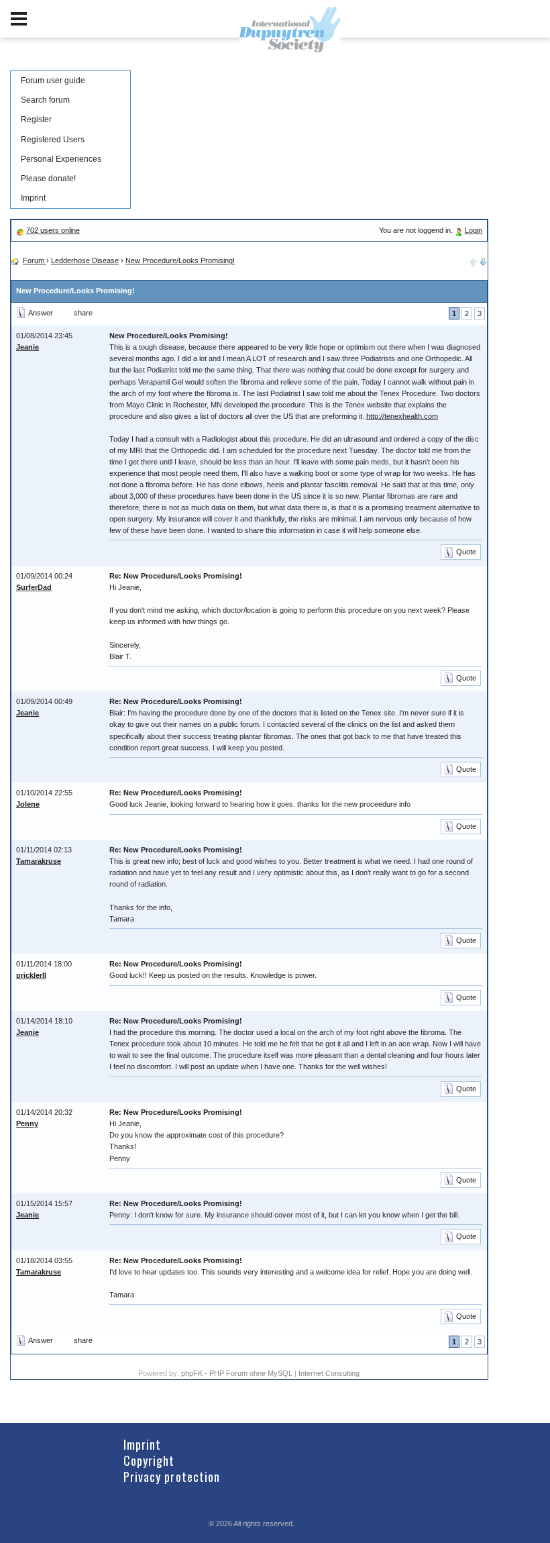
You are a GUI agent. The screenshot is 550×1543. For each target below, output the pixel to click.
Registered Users (53, 139)
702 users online (53, 230)
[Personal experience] (484, 260)
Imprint (33, 198)
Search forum (45, 100)
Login (473, 230)
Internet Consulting (329, 1373)
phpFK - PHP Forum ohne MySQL (237, 1373)
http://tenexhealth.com (402, 416)
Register (36, 119)
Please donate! (48, 178)
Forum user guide (53, 80)
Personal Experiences (61, 159)
